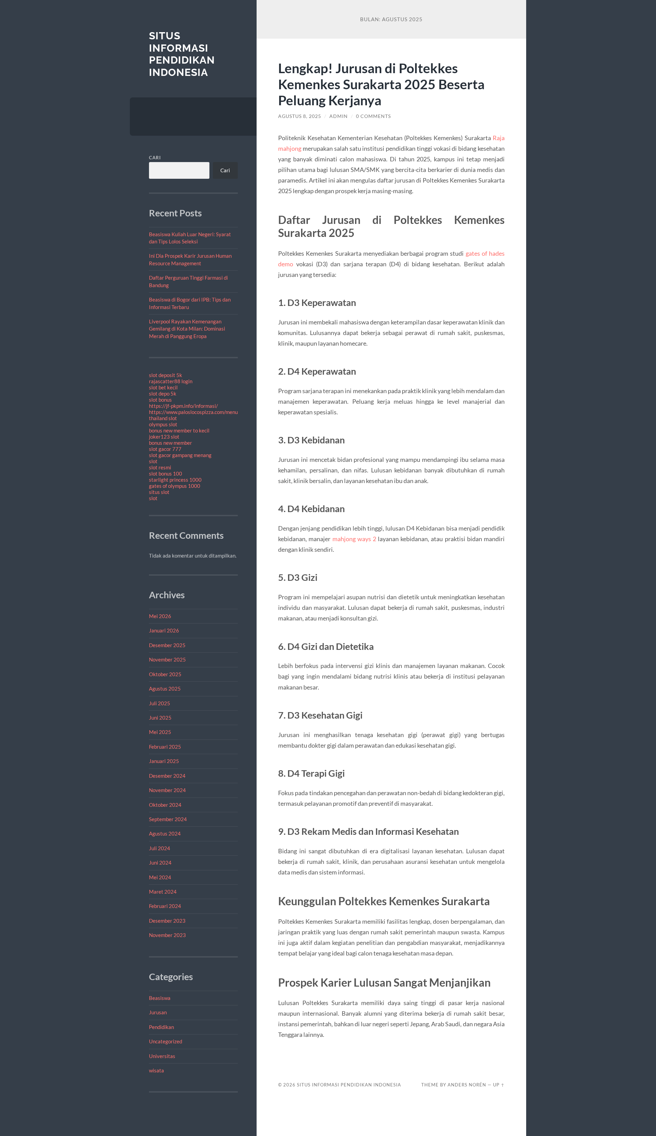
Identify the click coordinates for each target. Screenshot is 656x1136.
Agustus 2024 (165, 833)
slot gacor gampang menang (180, 455)
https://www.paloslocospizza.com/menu (193, 412)
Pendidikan (161, 1027)
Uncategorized (165, 1041)
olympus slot (163, 424)
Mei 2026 (160, 616)
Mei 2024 (160, 877)
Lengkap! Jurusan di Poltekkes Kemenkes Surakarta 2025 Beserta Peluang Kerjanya (381, 84)
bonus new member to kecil (179, 430)
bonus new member (170, 443)
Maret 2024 (163, 891)
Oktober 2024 (165, 805)
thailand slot (163, 418)
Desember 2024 (167, 776)
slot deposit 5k (165, 375)
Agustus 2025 (165, 688)
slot (153, 461)
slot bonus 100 (165, 473)
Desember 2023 (167, 921)
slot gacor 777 (165, 449)
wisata (156, 1070)
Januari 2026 (164, 630)
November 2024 (167, 790)
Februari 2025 (165, 747)
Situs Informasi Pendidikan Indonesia (182, 54)
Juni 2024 (160, 862)
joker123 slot (164, 436)
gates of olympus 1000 (174, 486)
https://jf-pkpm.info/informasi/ (183, 406)
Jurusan (158, 1012)
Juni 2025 (160, 717)
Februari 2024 (165, 906)
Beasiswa (159, 998)
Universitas (162, 1056)
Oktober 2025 (165, 674)
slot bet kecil (163, 387)
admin (338, 116)
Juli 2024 (159, 848)
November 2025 (167, 659)
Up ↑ (499, 1084)
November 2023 (167, 935)
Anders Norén (467, 1084)
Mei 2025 (160, 732)
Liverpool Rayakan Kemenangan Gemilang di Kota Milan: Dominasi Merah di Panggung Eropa (187, 328)
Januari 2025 (164, 761)
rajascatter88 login (170, 381)
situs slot (159, 492)
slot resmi (160, 467)
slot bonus (160, 400)
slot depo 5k (162, 393)
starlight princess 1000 (175, 480)
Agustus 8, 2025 (299, 116)
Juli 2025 (159, 703)
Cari (155, 157)
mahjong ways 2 (354, 539)
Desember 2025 (167, 645)
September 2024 (168, 819)
